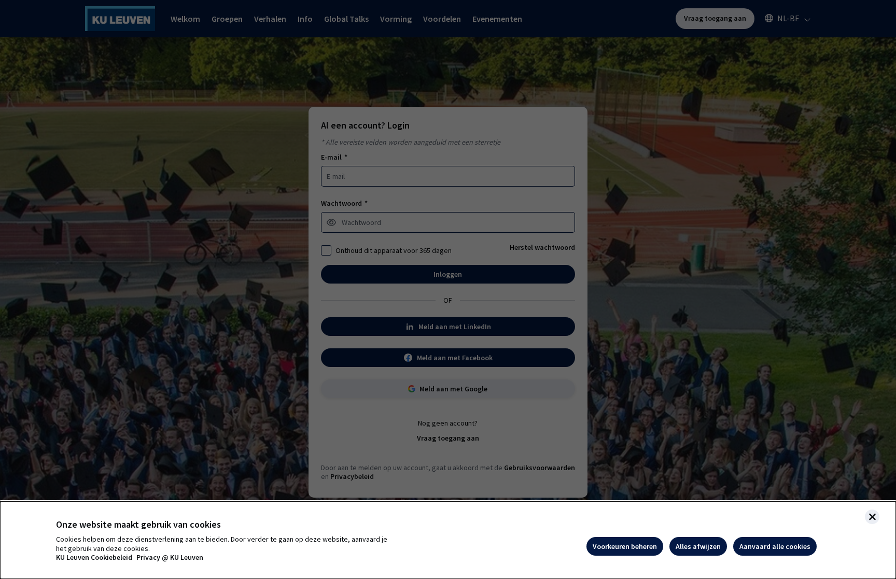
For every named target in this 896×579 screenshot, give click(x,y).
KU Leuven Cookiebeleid (94, 557)
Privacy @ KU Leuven (169, 557)
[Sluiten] (872, 517)
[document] (448, 540)
